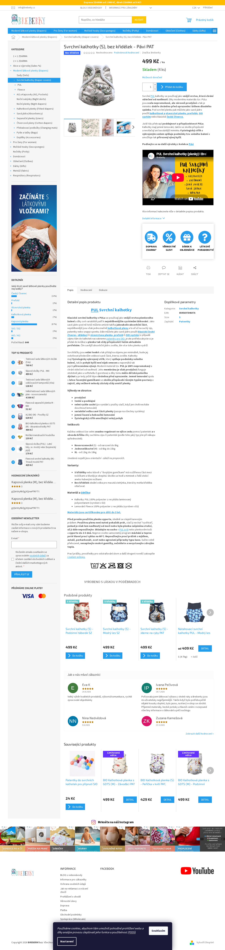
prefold (118, 335)
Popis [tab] (70, 290)
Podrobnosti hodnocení (126, 52)
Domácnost (19, 156)
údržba (85, 493)
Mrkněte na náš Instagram (116, 822)
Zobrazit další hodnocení (199, 734)
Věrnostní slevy (68, 901)
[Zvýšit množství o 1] (155, 85)
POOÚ (132, 932)
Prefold (15, 300)
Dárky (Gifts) (19, 166)
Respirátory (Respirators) (26, 175)
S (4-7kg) (182, 657)
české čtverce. (175, 117)
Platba (63, 910)
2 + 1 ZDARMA (20, 61)
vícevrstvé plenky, (176, 113)
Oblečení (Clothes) (23, 161)
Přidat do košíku (174, 86)
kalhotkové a (157, 113)
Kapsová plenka (19, 321)
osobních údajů (38, 555)
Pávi (191, 144)
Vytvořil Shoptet (205, 942)
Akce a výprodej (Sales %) (27, 66)
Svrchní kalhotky (189, 308)
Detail (130, 799)
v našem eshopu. (76, 557)
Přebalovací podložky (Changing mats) (37, 128)
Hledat (139, 19)
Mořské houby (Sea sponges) (28, 147)
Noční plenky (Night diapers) (31, 104)
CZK (194, 7)
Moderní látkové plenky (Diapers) (30, 70)
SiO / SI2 (15, 328)
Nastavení (66, 941)
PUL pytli (123, 529)
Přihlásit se (21, 574)
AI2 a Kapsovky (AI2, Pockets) (32, 94)
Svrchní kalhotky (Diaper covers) (34, 80)
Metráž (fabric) (21, 171)
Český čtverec (19, 293)
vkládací (83, 335)
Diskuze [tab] (103, 290)
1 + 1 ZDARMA (20, 56)
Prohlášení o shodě (70, 897)
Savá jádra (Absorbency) (30, 113)
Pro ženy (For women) (24, 142)
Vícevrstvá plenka (20, 307)
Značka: (151, 52)
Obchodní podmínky (71, 915)
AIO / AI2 (15, 335)
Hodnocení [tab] (86, 290)
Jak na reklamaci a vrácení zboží (74, 890)
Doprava (64, 905)
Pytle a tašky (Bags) (27, 132)
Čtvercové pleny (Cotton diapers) (34, 123)
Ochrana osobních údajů (73, 884)
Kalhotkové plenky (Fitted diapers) (35, 109)
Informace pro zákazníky (123, 7)
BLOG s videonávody (91, 7)
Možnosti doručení (152, 77)
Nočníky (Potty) (21, 152)
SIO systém (132, 335)
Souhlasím (158, 931)
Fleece (21, 90)
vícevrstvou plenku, (102, 335)
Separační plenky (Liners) (30, 118)
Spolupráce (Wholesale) (73, 919)
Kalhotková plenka (21, 314)
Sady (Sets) (23, 75)
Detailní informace (152, 218)
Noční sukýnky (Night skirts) (31, 99)
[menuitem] (29, 31)
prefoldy (192, 113)
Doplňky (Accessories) (29, 137)
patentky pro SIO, (116, 339)
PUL (20, 85)
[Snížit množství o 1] (155, 89)
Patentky (184, 321)
